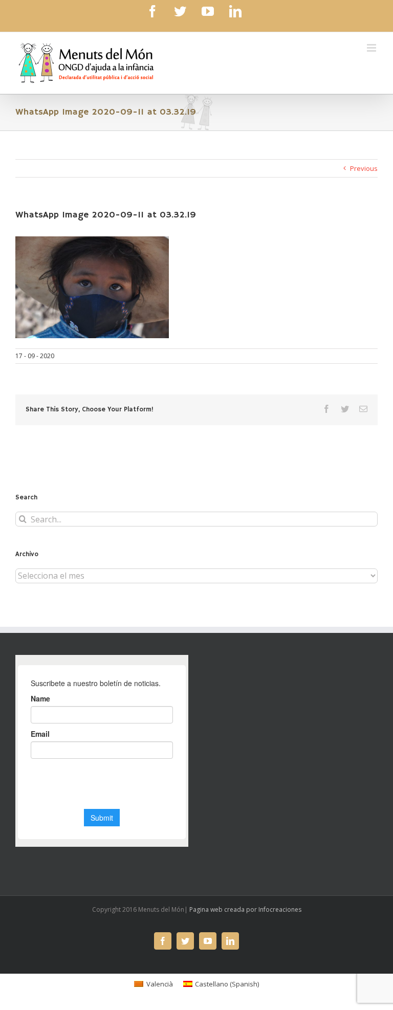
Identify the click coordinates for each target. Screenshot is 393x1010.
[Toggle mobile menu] (372, 47)
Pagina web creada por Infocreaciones (245, 909)
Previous (364, 168)
